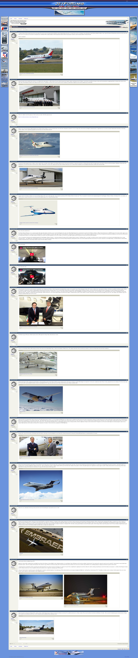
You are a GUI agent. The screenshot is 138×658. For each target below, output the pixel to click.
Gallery (62, 8)
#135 (127, 431)
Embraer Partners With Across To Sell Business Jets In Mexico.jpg (28, 326)
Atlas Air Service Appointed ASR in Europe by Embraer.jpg (27, 106)
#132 (127, 346)
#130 (127, 287)
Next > (27, 29)
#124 (127, 126)
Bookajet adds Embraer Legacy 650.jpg (25, 456)
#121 (127, 31)
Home (58, 8)
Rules (84, 8)
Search (72, 8)
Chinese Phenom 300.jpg (23, 637)
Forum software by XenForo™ (16, 656)
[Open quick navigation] (127, 18)
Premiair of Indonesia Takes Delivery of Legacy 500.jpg (27, 499)
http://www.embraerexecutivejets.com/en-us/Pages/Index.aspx (28, 116)
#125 (127, 161)
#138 (127, 519)
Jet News (21, 28)
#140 (127, 611)
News (54, 8)
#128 (127, 242)
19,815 (17, 43)
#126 (127, 194)
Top (127, 649)
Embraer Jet (15, 28)
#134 (127, 417)
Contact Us (119, 649)
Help (122, 649)
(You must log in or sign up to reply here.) (123, 643)
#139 (127, 559)
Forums (67, 8)
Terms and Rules (127, 656)
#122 (127, 79)
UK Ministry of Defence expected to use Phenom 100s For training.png (29, 222)
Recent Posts (78, 8)
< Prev (14, 29)
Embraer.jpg (21, 553)
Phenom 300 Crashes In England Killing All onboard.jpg (27, 73)
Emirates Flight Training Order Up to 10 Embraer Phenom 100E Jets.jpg (29, 155)
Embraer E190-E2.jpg (22, 411)
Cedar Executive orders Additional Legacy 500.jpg (26, 597)
